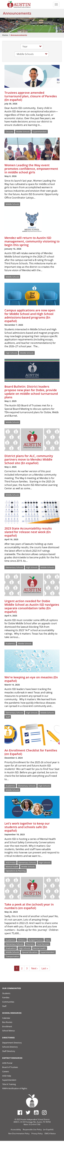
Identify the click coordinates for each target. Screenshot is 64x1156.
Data (48, 939)
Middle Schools (23, 131)
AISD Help (6, 1075)
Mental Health (12, 866)
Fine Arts (30, 944)
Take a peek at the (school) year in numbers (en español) (29, 906)
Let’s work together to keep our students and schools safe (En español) (27, 827)
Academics (10, 643)
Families (5, 997)
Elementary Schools (14, 567)
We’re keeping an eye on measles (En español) (31, 679)
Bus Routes (7, 1022)
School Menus (8, 1030)
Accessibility (16, 1129)
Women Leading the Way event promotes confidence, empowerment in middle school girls (31, 168)
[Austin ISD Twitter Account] (28, 1112)
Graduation (11, 948)
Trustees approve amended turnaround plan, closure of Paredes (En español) (30, 96)
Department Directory (12, 1042)
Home (5, 35)
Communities (8, 1001)
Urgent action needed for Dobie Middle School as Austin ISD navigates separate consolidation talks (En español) (31, 606)
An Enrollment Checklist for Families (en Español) (30, 752)
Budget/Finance (36, 939)
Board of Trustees (10, 1067)
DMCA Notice (50, 1133)
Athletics (22, 939)
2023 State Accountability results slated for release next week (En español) (28, 532)
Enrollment (7, 1026)
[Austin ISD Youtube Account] (36, 1112)
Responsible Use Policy (32, 1129)
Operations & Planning (16, 870)
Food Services (43, 944)
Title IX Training (9, 1084)
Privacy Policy (37, 1133)
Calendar (6, 1018)
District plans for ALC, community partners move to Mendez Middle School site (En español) (28, 459)
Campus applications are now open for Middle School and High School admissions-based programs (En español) (29, 315)
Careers (5, 1071)
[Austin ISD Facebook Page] (20, 1112)
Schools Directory (10, 1046)
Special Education (30, 952)
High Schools (11, 353)
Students (6, 993)
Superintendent (40, 131)
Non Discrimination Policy (18, 1133)
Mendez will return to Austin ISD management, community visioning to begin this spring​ (32, 241)
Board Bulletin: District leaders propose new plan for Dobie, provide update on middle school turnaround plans (31, 391)
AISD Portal (7, 1063)
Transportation (12, 956)
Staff (8, 716)
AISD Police (10, 862)
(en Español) (48, 1129)
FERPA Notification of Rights (14, 1088)
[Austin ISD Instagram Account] (44, 1112)
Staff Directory (8, 1051)
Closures (9, 131)
